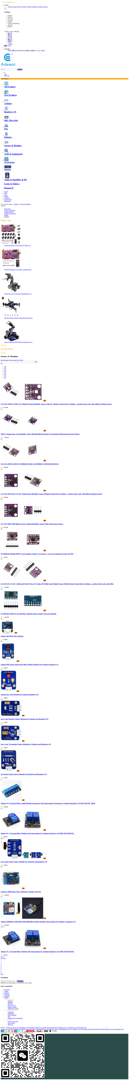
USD (17, 31)
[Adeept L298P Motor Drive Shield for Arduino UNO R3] (11, 888)
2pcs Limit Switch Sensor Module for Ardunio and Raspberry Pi (24, 862)
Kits (6, 129)
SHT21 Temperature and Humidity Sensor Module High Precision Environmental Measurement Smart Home (40, 434)
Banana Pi (9, 188)
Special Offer (8, 199)
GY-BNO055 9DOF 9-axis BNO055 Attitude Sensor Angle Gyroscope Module (28, 614)
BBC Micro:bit (11, 120)
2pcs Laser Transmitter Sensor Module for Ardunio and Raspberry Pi (26, 744)
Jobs (9, 1016)
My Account (11, 1023)
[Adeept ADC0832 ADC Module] (8, 633)
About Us (10, 1001)
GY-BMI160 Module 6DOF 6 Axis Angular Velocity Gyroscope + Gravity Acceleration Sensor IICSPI (37, 554)
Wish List (6, 75)
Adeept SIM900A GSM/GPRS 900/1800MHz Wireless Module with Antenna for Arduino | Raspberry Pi (38, 922)
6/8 (5, 374)
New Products (10, 95)
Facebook (7, 989)
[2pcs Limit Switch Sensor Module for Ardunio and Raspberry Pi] (22, 858)
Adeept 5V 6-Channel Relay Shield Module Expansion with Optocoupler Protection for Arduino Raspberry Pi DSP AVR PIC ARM (48, 803)
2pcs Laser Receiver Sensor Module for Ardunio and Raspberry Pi (24, 719)
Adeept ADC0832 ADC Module (12, 636)
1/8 (5, 366)
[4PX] (54, 1031)
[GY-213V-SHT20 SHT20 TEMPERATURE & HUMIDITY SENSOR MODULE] (22, 460)
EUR (10, 34)
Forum (6, 191)
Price (21, 360)
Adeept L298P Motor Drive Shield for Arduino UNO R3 (21, 892)
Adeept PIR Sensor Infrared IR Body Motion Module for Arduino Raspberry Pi (29, 664)
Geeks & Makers (11, 184)
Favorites (14, 360)
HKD (10, 41)
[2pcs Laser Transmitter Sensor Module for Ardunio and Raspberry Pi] (11, 741)
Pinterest (6, 993)
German (10, 7)
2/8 (5, 368)
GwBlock (7, 198)
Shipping (10, 1002)
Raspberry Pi (10, 112)
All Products (10, 87)
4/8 (5, 371)
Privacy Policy (12, 1005)
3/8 (5, 369)
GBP (10, 36)
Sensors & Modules (13, 145)
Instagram (7, 996)
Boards (6, 215)
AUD (10, 39)
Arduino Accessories (10, 213)
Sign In (6, 2)
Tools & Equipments (13, 154)
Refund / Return (12, 1007)
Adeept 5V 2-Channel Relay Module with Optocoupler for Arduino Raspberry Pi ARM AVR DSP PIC (37, 833)
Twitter (6, 991)
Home (10, 204)
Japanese (40, 7)
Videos (6, 196)
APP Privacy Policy (13, 1008)
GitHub (6, 997)
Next (2, 974)
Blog (5, 193)
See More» (4, 345)
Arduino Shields (8, 212)
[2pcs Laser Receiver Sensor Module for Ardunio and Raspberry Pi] (11, 715)
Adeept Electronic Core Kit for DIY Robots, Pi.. (17, 245)
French (19, 7)
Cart (5, 73)
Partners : (3, 1027)
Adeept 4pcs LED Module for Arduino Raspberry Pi (19, 694)
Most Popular (4, 360)
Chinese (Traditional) (32, 7)
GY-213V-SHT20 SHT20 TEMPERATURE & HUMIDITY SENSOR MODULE (30, 464)
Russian (15, 7)
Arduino (8, 103)
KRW (10, 44)
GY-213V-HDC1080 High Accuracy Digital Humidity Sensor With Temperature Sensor (32, 524)
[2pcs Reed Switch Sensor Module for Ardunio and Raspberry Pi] (9, 771)
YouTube (6, 994)
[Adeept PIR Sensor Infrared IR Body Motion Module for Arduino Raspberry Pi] (9, 661)
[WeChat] (22, 1077)
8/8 (5, 377)
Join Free (12, 2)
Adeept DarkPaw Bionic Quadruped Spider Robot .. (18, 318)
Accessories (9, 162)
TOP (2, 1078)
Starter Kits (7, 209)
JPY (10, 42)
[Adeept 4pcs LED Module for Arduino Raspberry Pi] (9, 691)
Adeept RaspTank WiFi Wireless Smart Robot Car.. (18, 342)
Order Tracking (12, 1015)
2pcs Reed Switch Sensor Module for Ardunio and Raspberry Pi (24, 774)
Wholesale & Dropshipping (15, 1018)
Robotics (8, 137)
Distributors (7, 201)
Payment (10, 1004)
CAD (10, 38)
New (18, 360)
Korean (46, 7)
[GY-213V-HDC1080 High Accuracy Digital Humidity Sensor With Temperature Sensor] (22, 520)
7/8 (5, 376)
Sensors (7, 169)
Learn (5, 195)
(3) (1, 838)
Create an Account (13, 1021)
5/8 (5, 373)
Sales (10, 360)
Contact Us (11, 1012)
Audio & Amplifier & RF (15, 179)
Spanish (24, 7)
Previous (3, 958)
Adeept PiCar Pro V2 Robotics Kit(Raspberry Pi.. (18, 294)
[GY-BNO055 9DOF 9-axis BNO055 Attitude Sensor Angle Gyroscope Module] (22, 610)
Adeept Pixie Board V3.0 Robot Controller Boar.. (18, 269)
